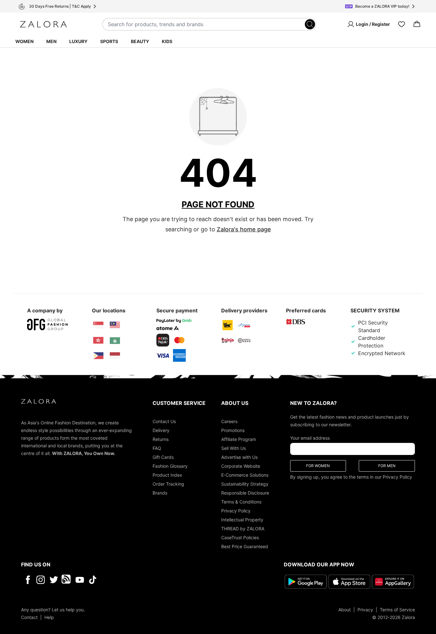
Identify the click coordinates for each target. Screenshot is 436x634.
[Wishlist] (401, 24)
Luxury (78, 41)
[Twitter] (53, 579)
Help (49, 617)
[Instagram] (40, 579)
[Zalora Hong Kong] (98, 340)
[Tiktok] (134, 579)
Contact (29, 617)
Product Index (167, 475)
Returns (161, 439)
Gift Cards (163, 457)
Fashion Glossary (170, 466)
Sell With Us (233, 448)
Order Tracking (168, 484)
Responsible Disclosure (245, 493)
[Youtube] (79, 579)
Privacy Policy (236, 510)
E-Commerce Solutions (244, 475)
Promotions (232, 430)
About (344, 609)
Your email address (310, 438)
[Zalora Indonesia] (115, 355)
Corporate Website (240, 466)
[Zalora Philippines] (98, 355)
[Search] (310, 24)
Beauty (140, 41)
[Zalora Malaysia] (115, 325)
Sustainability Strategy (244, 484)
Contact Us (164, 421)
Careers (229, 421)
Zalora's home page (244, 229)
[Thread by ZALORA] (66, 579)
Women (24, 41)
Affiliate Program (238, 439)
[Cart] (417, 24)
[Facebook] (27, 579)
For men (386, 465)
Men (51, 41)
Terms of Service (397, 609)
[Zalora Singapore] (98, 325)
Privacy (365, 609)
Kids (167, 41)
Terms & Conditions (241, 501)
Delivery (161, 430)
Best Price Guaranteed (244, 546)
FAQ (157, 448)
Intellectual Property (242, 519)
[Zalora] (43, 24)
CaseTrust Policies (240, 537)
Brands (160, 493)
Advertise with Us (239, 457)
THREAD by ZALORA (242, 528)
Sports (109, 41)
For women (318, 465)
